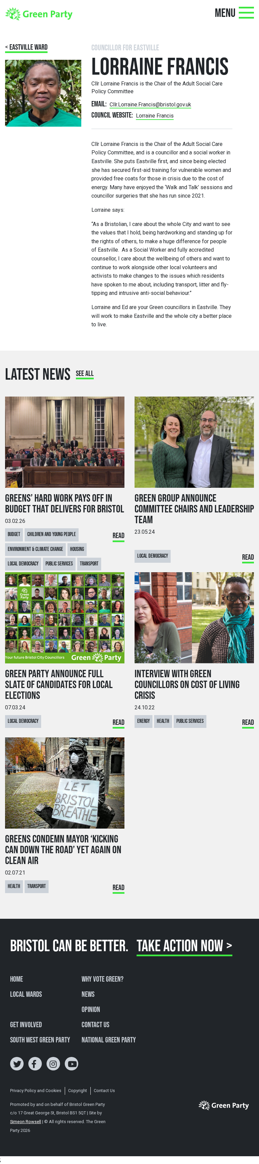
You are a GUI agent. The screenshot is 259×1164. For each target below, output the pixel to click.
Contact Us (95, 1025)
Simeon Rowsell (25, 1121)
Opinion (91, 1010)
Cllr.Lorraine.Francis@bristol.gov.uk (150, 104)
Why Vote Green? (102, 979)
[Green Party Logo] (39, 13)
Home (16, 979)
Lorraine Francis (155, 115)
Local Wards (26, 994)
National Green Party (109, 1040)
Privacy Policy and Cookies (35, 1090)
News (88, 994)
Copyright (77, 1090)
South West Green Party (40, 1040)
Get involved (26, 1025)
